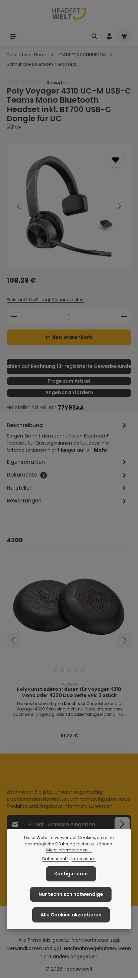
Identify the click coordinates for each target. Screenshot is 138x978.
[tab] (67, 437)
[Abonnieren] (122, 824)
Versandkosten (24, 948)
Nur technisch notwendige (71, 894)
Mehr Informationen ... (69, 850)
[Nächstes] (119, 206)
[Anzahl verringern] (14, 316)
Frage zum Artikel (69, 381)
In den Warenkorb (69, 337)
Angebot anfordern (69, 392)
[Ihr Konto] (109, 36)
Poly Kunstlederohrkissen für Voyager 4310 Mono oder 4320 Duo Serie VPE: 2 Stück (69, 692)
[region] (69, 206)
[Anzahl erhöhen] (124, 316)
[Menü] (13, 36)
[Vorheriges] (19, 206)
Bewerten (58, 82)
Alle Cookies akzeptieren (71, 914)
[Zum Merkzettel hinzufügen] (115, 159)
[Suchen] (94, 36)
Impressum (83, 859)
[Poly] (69, 127)
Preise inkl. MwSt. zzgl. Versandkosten (45, 300)
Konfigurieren (71, 873)
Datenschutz (55, 859)
